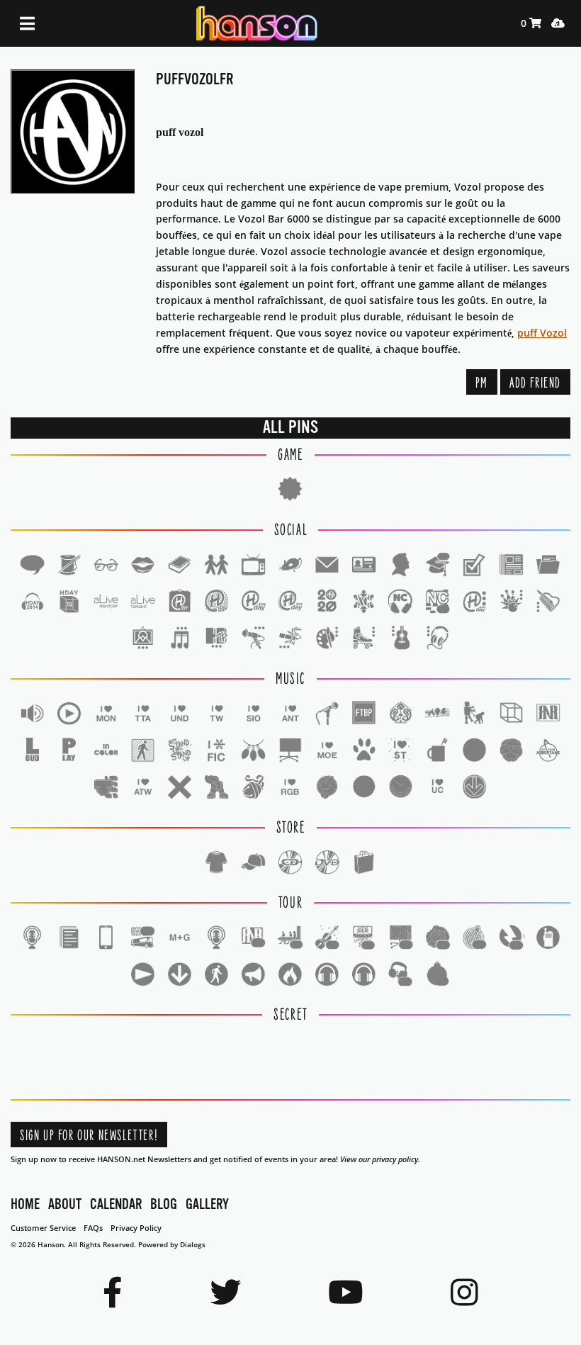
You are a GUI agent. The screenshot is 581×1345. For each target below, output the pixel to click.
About (64, 1204)
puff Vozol (542, 332)
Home (25, 1204)
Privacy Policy (136, 1227)
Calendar (116, 1204)
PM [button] (481, 383)
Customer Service (43, 1227)
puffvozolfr (194, 79)
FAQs (93, 1227)
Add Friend (535, 383)
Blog (163, 1204)
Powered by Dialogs (171, 1244)
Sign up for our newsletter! (89, 1135)
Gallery (207, 1204)
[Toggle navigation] (27, 24)
